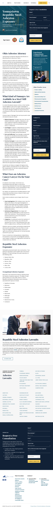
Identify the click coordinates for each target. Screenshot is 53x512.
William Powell (39, 395)
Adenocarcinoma (24, 375)
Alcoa (36, 373)
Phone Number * (33, 17)
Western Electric (39, 416)
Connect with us (42, 2)
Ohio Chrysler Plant (25, 404)
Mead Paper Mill (24, 408)
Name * (29, 428)
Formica (22, 371)
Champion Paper (39, 388)
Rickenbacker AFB (24, 393)
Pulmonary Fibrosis (25, 373)
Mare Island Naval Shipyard (42, 401)
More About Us (37, 67)
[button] (9, 3)
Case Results (26, 2)
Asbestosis (5, 393)
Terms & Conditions (41, 506)
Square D (37, 404)
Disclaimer (48, 506)
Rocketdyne (6, 406)
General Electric (7, 401)
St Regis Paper (23, 397)
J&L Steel (22, 406)
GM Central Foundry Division (42, 408)
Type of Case (32, 22)
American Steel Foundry (9, 404)
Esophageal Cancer (40, 375)
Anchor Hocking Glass (41, 406)
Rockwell (5, 408)
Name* (31, 12)
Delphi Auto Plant (24, 395)
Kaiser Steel (6, 410)
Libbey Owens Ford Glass (41, 380)
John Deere (38, 393)
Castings (5, 395)
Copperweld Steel (39, 399)
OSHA (15, 350)
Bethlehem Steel (7, 412)
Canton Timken (23, 416)
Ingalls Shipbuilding (8, 415)
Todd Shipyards (23, 410)
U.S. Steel (37, 377)
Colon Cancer (23, 377)
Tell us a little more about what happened (38, 27)
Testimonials (33, 2)
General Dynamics (7, 397)
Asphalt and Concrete (41, 385)
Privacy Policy (33, 506)
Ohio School (23, 388)
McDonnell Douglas (8, 399)
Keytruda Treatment (25, 385)
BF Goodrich (23, 383)
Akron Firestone (39, 397)
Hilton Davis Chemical (41, 383)
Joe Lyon (15, 30)
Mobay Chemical (24, 399)
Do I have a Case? (7, 358)
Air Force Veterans (40, 371)
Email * (45, 17)
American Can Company (41, 412)
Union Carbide (39, 410)
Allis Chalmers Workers (26, 401)
